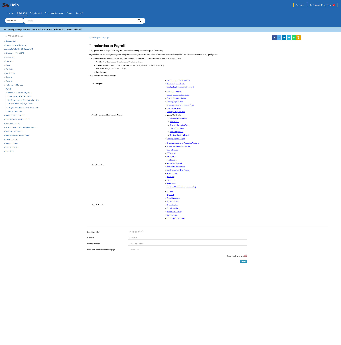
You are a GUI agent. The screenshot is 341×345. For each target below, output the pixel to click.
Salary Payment (172, 150)
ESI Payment (171, 156)
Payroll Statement (173, 198)
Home (10, 13)
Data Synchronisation (14, 131)
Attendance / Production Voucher (179, 146)
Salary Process (172, 173)
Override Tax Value (177, 128)
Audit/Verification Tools (15, 115)
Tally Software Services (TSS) (17, 119)
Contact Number (93, 244)
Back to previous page (100, 37)
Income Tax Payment (174, 163)
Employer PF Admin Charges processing (181, 187)
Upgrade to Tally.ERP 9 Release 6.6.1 (18, 49)
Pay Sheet (170, 195)
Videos (69, 13)
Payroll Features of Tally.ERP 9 (20, 92)
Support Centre (12, 143)
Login (301, 5)
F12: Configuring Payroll (176, 84)
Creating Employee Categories (178, 95)
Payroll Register (172, 205)
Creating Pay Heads (174, 108)
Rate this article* (93, 232)
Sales (8, 65)
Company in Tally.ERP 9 (15, 53)
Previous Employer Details (179, 135)
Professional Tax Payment (176, 167)
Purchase (9, 69)
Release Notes (11, 41)
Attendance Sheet (173, 208)
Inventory (9, 61)
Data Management (13, 123)
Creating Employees (174, 91)
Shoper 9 (79, 13)
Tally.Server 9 (36, 13)
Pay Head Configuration (179, 118)
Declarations (174, 122)
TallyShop (10, 151)
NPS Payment (171, 160)
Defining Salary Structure (176, 112)
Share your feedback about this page (101, 250)
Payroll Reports (15, 111)
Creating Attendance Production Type (180, 105)
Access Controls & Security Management (22, 127)
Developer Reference (54, 13)
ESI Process (171, 180)
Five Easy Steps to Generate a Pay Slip (23, 100)
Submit (243, 261)
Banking (9, 81)
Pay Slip (170, 191)
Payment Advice (172, 201)
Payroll (8, 89)
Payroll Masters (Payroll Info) (21, 104)
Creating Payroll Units (175, 102)
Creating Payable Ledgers (176, 139)
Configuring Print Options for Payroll (180, 87)
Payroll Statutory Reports (176, 218)
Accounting (10, 57)
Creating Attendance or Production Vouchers (183, 143)
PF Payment (171, 153)
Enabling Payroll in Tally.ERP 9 (19, 96)
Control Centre (11, 139)
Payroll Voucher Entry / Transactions (24, 107)
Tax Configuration (176, 132)
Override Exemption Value (179, 125)
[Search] (139, 21)
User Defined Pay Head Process (178, 170)
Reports (9, 77)
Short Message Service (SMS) (17, 135)
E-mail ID (90, 238)
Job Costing (10, 73)
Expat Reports (172, 215)
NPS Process (171, 183)
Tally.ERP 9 (22, 13)
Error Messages (12, 147)
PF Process (170, 177)
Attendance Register (174, 212)
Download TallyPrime (321, 5)
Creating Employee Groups (176, 98)
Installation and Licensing (16, 45)
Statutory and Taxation (15, 85)
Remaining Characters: (237, 256)
